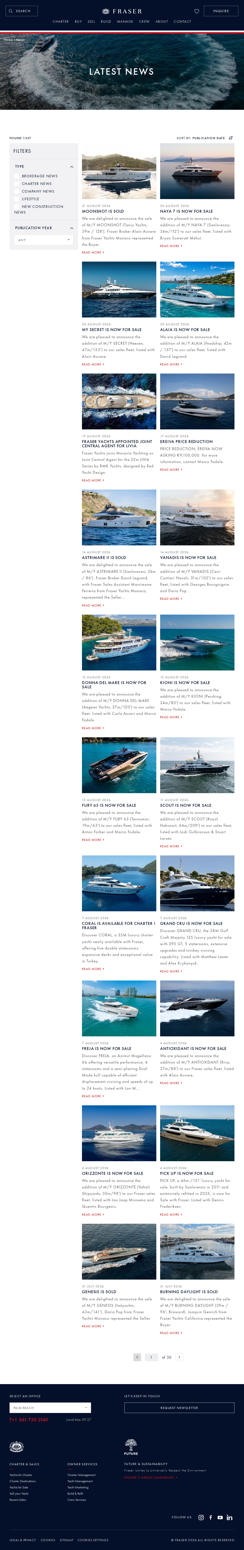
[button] (221, 11)
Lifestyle (30, 198)
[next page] (179, 1357)
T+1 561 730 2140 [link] (29, 1420)
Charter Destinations (23, 1481)
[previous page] (137, 1357)
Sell (91, 22)
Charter (61, 22)
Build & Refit (75, 1493)
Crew (144, 22)
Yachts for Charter (21, 1474)
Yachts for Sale (19, 1487)
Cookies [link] (48, 1540)
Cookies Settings (93, 1540)
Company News (38, 191)
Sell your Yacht (19, 1493)
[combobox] (43, 240)
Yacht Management (80, 1481)
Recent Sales (18, 1499)
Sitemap (66, 1540)
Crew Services (76, 1499)
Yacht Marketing (77, 1487)
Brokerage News (40, 176)
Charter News (37, 183)
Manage (125, 22)
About (162, 22)
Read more (91, 252)
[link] (22, 11)
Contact (182, 22)
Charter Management (81, 1474)
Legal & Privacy (23, 1540)
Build (106, 22)
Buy (78, 22)
